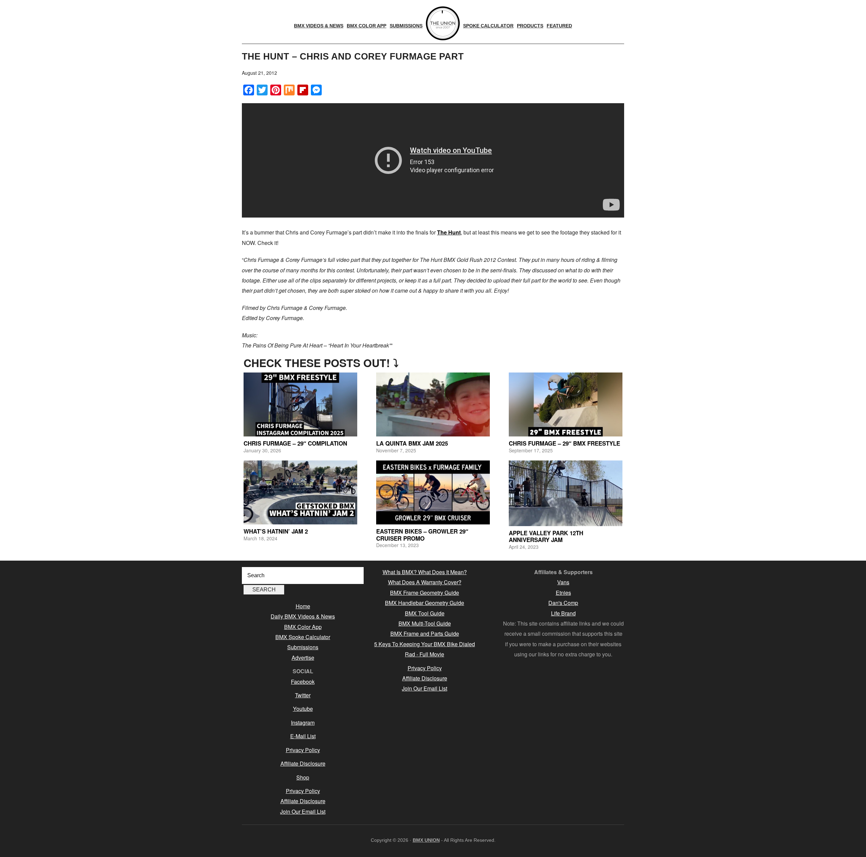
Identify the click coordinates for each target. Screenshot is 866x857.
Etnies (563, 592)
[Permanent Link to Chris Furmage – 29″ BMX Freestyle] (565, 404)
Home (303, 606)
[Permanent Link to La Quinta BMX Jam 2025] (433, 404)
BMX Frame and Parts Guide (424, 633)
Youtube (303, 709)
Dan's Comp (563, 603)
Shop (302, 777)
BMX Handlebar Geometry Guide (424, 603)
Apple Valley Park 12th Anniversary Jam (546, 536)
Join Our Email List (302, 811)
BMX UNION (426, 840)
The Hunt (449, 232)
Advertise (303, 657)
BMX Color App (303, 627)
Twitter (303, 695)
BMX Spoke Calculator (302, 637)
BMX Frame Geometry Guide (424, 592)
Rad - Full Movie (424, 654)
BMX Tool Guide (425, 613)
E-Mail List (303, 736)
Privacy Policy (303, 750)
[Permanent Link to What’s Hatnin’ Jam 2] (300, 492)
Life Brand (563, 613)
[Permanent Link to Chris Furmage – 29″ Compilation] (300, 404)
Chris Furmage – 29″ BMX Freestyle (564, 443)
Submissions (302, 647)
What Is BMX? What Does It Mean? (425, 572)
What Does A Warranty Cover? (424, 582)
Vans (563, 582)
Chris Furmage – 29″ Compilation (295, 443)
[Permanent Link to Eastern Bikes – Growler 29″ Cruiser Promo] (433, 492)
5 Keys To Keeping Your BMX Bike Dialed (424, 644)
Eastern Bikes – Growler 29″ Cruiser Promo (422, 534)
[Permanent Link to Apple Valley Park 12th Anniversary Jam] (565, 493)
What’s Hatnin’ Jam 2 (276, 531)
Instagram (303, 722)
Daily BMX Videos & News (303, 616)
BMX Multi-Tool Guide (424, 623)
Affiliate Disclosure (302, 763)
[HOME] (443, 23)
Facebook (303, 681)
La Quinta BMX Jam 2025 (412, 443)
